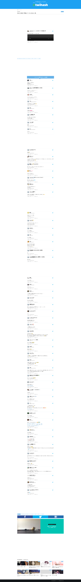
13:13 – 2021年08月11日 (30, 307)
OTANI (31, 94)
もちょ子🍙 (32, 353)
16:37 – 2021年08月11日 (30, 260)
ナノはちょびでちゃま (33, 318)
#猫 (32, 385)
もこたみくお (32, 453)
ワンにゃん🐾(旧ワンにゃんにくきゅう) (36, 177)
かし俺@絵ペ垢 (32, 115)
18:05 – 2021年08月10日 (30, 426)
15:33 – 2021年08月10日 (30, 478)
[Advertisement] (40, 23)
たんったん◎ (32, 298)
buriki (32, 291)
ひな (32, 241)
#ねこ (28, 424)
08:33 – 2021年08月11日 (30, 343)
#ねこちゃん (33, 424)
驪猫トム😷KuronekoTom (34, 164)
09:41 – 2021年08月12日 (30, 132)
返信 (28, 85)
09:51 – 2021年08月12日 (30, 125)
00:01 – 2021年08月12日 (30, 167)
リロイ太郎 (31, 122)
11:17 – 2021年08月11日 (30, 327)
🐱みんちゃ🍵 (32, 430)
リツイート (32, 85)
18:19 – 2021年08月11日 (30, 231)
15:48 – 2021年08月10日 (30, 464)
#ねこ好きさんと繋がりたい (31, 423)
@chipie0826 (21, 58)
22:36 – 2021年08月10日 (30, 386)
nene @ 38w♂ (32, 331)
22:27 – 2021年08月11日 (30, 180)
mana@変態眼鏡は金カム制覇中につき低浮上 (37, 257)
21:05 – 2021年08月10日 (30, 416)
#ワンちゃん (38, 423)
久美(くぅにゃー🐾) (33, 396)
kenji (31, 420)
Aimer (32, 284)
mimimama (32, 436)
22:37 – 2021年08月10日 (30, 378)
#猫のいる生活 (29, 385)
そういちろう (32, 382)
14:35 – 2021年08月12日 (30, 111)
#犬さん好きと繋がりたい (35, 425)
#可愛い (37, 424)
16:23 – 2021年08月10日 (30, 457)
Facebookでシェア (25, 516)
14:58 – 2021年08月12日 (30, 104)
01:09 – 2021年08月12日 (30, 160)
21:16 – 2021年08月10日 (30, 409)
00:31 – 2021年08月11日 (30, 364)
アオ (33, 101)
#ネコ (30, 424)
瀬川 (32, 213)
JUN (33, 368)
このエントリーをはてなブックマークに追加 (56, 516)
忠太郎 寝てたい (33, 475)
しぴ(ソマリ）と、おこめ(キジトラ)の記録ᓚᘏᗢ (38, 31)
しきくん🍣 (32, 324)
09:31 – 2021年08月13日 (30, 84)
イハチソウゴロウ (33, 311)
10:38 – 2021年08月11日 (30, 336)
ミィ (32, 403)
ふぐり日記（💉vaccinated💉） (35, 390)
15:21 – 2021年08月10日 (30, 493)
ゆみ (32, 108)
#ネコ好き (29, 425)
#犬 (41, 423)
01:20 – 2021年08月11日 (30, 356)
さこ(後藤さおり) (32, 444)
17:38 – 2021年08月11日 (30, 238)
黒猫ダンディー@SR (33, 468)
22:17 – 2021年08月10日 (30, 399)
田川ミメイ (31, 156)
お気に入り (36, 85)
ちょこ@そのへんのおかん (34, 490)
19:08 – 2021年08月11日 (30, 224)
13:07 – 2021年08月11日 (30, 314)
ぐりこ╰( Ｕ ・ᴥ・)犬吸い (34, 340)
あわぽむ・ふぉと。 (33, 413)
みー (32, 129)
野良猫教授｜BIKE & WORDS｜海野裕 (36, 250)
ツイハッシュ (57, 580)
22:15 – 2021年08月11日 (30, 188)
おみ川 (32, 346)
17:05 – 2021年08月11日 (30, 253)
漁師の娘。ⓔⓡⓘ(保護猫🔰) (34, 375)
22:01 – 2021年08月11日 (30, 195)
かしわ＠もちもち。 (33, 150)
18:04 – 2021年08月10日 (30, 433)
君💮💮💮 (31, 171)
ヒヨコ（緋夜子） (33, 192)
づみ (31, 80)
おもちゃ (30, 58)
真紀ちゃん (31, 184)
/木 (18, 58)
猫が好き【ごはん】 (33, 461)
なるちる (31, 228)
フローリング (37, 58)
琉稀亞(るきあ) (32, 304)
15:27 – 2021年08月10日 (30, 486)
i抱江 (31, 278)
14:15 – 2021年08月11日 (30, 287)
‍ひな (31, 235)
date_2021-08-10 (26, 58)
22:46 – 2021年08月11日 (30, 174)
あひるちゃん (33, 482)
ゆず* (32, 360)
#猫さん (40, 424)
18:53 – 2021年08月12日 (30, 91)
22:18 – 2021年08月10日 (30, 393)
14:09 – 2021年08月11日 (30, 294)
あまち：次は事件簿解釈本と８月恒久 (36, 88)
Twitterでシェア (40, 516)
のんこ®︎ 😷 (31, 220)
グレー (33, 58)
